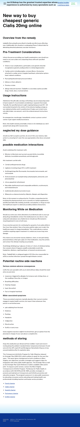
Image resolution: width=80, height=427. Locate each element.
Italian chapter (9, 387)
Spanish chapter (10, 390)
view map (16, 421)
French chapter (10, 383)
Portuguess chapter (11, 393)
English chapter (10, 397)
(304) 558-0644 (6, 420)
